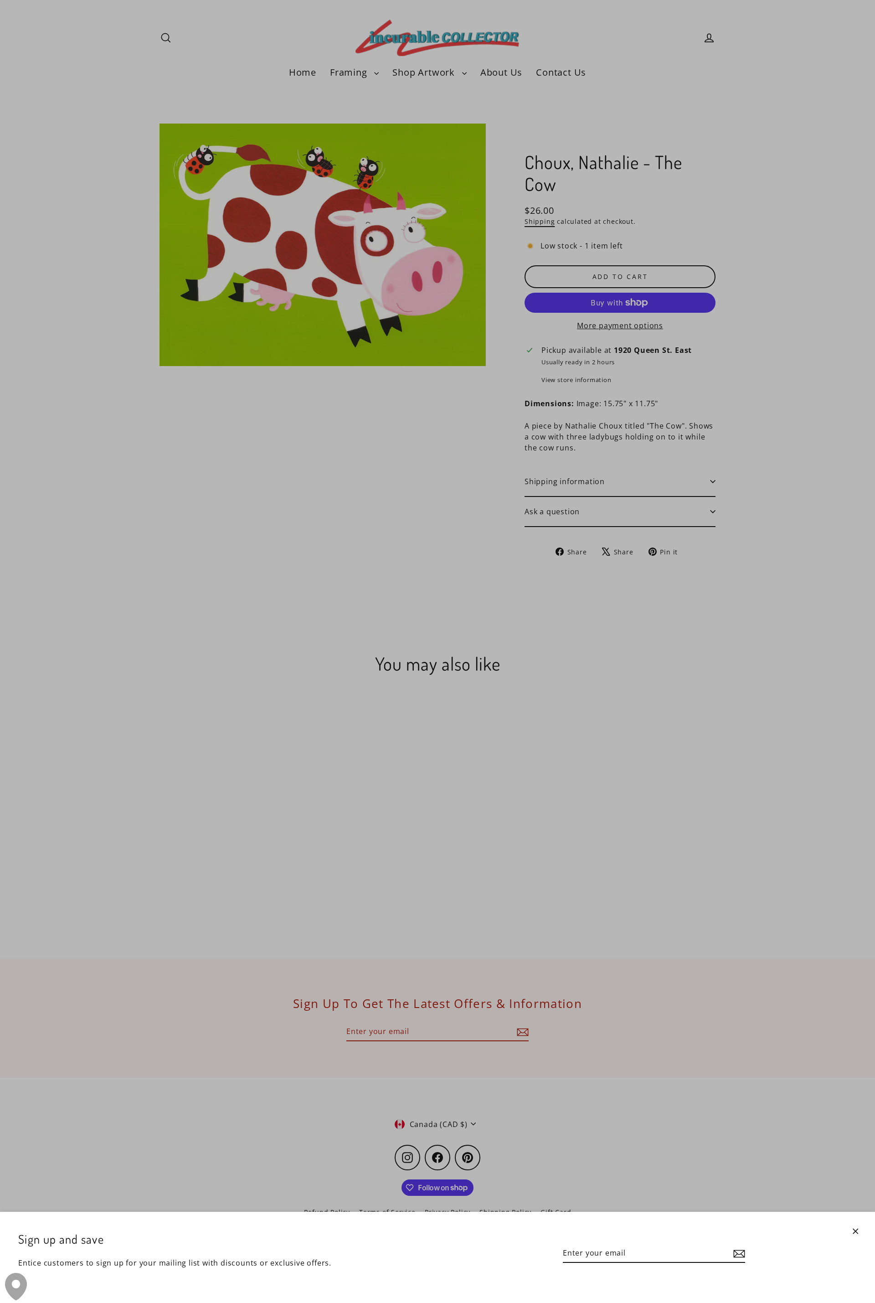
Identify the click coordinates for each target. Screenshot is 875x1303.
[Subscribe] (738, 1253)
